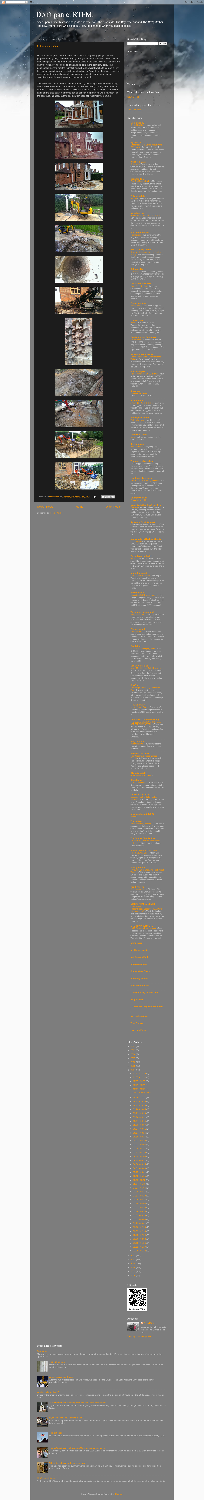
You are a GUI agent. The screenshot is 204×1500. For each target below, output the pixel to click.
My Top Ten (136, 142)
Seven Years (136, 340)
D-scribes (135, 391)
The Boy (134, 507)
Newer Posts (45, 506)
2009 (133, 1271)
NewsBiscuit (133, 97)
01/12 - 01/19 (139, 1247)
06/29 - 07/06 (139, 1156)
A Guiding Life (138, 196)
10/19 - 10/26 (139, 1101)
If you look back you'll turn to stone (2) (67, 1418)
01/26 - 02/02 (139, 1239)
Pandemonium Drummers (143, 337)
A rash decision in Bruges (61, 1377)
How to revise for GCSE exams (144, 374)
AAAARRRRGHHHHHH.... (142, 403)
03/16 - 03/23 (139, 1211)
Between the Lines (140, 753)
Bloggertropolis (139, 629)
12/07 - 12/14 (139, 1077)
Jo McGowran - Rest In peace (144, 928)
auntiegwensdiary (140, 417)
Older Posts (113, 506)
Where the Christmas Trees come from (67, 1463)
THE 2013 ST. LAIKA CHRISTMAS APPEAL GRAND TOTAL (146, 723)
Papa (133, 323)
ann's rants (136, 943)
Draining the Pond (139, 889)
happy (133, 816)
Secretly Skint (138, 593)
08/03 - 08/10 (139, 1141)
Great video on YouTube (141, 775)
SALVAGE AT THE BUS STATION (146, 215)
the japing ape (138, 444)
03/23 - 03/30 (139, 1207)
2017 (133, 1058)
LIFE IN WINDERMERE (142, 926)
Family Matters (138, 867)
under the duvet (139, 573)
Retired (134, 198)
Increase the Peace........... (143, 393)
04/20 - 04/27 (139, 1192)
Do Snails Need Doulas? (143, 522)
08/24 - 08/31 (139, 1129)
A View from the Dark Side (144, 850)
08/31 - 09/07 (139, 1125)
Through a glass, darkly (143, 461)
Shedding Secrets (140, 978)
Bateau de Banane (140, 985)
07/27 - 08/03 (139, 1145)
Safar (133, 558)
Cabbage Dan (137, 269)
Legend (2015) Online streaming (145, 595)
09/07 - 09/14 (139, 1121)
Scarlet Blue (137, 400)
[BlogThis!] (105, 496)
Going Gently (137, 123)
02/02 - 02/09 (139, 1235)
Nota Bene (54, 497)
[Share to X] (107, 496)
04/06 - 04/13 (139, 1200)
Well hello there (137, 420)
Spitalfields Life (139, 179)
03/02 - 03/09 (139, 1219)
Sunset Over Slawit (140, 971)
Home (79, 506)
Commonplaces (138, 303)
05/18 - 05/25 (139, 1176)
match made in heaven (141, 575)
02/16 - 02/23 (139, 1227)
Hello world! (136, 271)
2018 (133, 1054)
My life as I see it (139, 950)
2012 (133, 1260)
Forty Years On (137, 614)
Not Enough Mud (139, 957)
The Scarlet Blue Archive (143, 838)
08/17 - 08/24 (139, 1133)
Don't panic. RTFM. (65, 14)
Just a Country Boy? (140, 853)
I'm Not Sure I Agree (140, 707)
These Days (136, 821)
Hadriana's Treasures (141, 478)
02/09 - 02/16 (139, 1231)
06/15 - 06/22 (139, 1160)
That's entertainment (47, 1478)
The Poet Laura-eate (141, 284)
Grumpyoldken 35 (138, 500)
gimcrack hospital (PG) (142, 814)
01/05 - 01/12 (139, 1251)
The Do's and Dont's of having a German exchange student (77, 1448)
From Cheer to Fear (139, 286)
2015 (133, 1066)
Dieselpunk (136, 780)
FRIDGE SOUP (138, 705)
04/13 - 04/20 (139, 1196)
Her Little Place (138, 1030)
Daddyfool (136, 646)
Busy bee (135, 164)
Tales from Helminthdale (143, 612)
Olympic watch (138, 773)
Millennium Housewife (142, 354)
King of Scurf (137, 741)
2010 (133, 1267)
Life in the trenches (47, 46)
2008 (133, 1275)
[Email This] (102, 496)
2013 (133, 1256)
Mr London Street (139, 1016)
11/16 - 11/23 (139, 1085)
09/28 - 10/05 (139, 1109)
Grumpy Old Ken (139, 498)
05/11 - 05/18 (139, 1180)
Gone (133, 437)
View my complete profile (139, 1336)
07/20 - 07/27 (139, 1148)
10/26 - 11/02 (139, 1097)
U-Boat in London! (139, 782)
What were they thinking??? (143, 824)
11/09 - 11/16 (139, 1089)
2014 (133, 1070)
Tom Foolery (137, 1023)
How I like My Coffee (141, 250)
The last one (136, 235)
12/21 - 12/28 (139, 1073)
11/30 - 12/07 (139, 1081)
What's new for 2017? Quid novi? (145, 480)
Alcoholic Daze (138, 162)
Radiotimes (136, 306)
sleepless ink (137, 213)
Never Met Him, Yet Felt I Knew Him (147, 668)
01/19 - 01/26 (139, 1243)
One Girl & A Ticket (140, 794)
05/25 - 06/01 (139, 1172)
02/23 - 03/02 (139, 1223)
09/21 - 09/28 (139, 1113)
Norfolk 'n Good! (139, 434)
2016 (133, 1062)
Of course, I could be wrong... (146, 719)
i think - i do (137, 320)
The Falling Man (57, 1362)
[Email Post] (95, 497)
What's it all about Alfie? (48, 1392)
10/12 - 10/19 (139, 1105)
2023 (133, 1046)
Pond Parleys (137, 887)
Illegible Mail (137, 1000)
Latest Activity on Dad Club (144, 992)
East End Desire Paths (141, 181)
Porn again (42, 1351)
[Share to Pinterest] (113, 496)
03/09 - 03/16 (139, 1215)
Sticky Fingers (138, 371)
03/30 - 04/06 (139, 1203)
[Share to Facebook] (110, 496)
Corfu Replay (136, 541)
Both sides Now (138, 125)
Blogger (118, 1494)
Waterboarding (137, 744)
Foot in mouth (137, 446)
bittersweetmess (139, 964)
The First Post (134, 110)
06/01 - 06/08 (139, 1168)
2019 (133, 1050)
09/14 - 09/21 (139, 1117)
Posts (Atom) (56, 513)
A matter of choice (140, 232)
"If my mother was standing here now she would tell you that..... (79, 1403)
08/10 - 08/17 (139, 1137)
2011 (133, 1263)
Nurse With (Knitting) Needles (146, 505)
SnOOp (134, 685)
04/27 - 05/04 (139, 1188)
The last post (55, 1433)
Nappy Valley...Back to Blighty (146, 539)
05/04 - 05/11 (139, 1184)
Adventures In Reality (141, 556)
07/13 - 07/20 (139, 1152)
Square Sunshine (139, 666)
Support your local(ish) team (143, 649)
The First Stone (138, 632)
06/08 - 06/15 (139, 1164)
